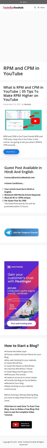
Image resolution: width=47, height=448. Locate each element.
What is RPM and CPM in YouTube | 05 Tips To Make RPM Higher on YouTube (23, 93)
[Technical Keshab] (12, 7)
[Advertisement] (23, 35)
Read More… (11, 152)
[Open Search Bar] (35, 7)
